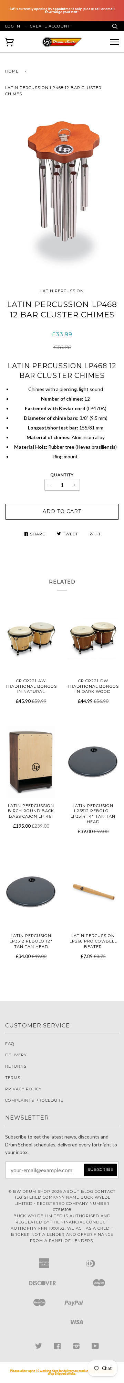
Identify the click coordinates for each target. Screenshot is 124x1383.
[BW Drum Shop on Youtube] (95, 1347)
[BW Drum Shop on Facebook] (57, 1347)
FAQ (9, 1043)
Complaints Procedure (34, 1100)
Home (12, 71)
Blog (87, 1191)
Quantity (62, 474)
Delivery (16, 1055)
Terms (12, 1077)
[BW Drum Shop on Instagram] (76, 1347)
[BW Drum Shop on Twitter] (38, 1347)
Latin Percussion (62, 290)
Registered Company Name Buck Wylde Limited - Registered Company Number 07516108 (62, 1203)
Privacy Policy (23, 1089)
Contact (105, 1191)
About (71, 1191)
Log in (12, 26)
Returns (16, 1066)
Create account (50, 26)
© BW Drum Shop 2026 (35, 1191)
